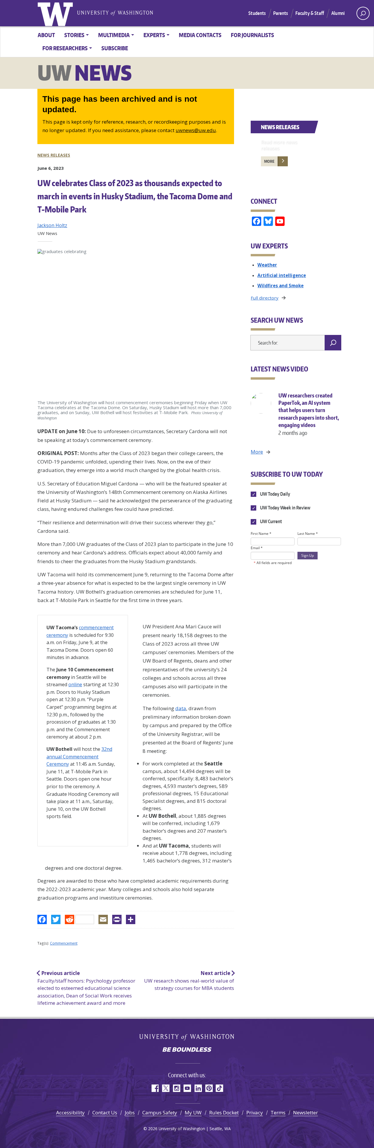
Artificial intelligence (281, 275)
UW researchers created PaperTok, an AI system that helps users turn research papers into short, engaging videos (308, 414)
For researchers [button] (65, 48)
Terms (278, 1112)
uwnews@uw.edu (196, 130)
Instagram (176, 1088)
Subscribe (114, 48)
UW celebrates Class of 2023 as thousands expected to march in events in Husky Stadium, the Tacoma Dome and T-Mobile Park (134, 196)
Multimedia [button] (114, 35)
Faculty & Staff (309, 13)
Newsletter (305, 1112)
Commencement (63, 943)
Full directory (264, 298)
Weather (267, 265)
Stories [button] (74, 35)
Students (257, 13)
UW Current (270, 521)
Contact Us (104, 1112)
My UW (193, 1112)
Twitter (165, 1088)
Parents (280, 13)
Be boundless (187, 1050)
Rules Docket (224, 1112)
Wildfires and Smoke (280, 285)
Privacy (254, 1112)
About (46, 35)
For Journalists (252, 35)
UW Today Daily (274, 494)
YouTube (187, 1088)
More (269, 161)
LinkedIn (198, 1088)
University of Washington (56, 13)
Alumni (338, 13)
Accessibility (70, 1112)
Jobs (130, 1112)
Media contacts (200, 35)
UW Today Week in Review (284, 508)
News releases (53, 155)
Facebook (155, 1088)
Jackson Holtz (52, 225)
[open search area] (363, 13)
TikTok (220, 1088)
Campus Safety (159, 1112)
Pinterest (209, 1088)
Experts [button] (154, 35)
